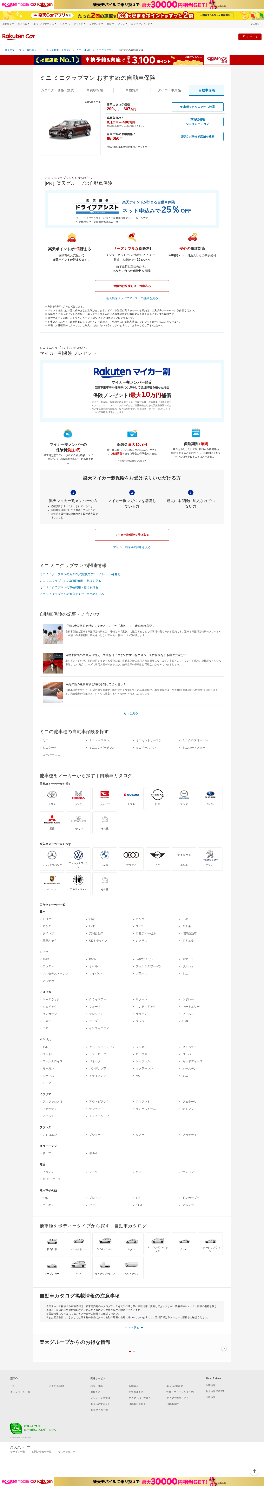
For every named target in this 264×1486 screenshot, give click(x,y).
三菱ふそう (49, 940)
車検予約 (95, 1392)
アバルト (48, 1116)
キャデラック (51, 999)
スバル (140, 926)
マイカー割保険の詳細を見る (132, 547)
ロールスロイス (52, 1061)
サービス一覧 (17, 1451)
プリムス (188, 1013)
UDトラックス (98, 940)
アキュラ (188, 940)
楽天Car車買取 (174, 1386)
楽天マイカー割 (99, 1409)
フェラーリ (189, 1101)
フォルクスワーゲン (149, 966)
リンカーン (49, 1013)
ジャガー (141, 1047)
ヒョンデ (48, 1172)
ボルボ (93, 1153)
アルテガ (48, 980)
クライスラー (97, 999)
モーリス (48, 1075)
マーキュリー (191, 1006)
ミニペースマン (146, 747)
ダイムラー (189, 1047)
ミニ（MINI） (83, 50)
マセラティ (49, 1108)
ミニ (45, 740)
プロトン (95, 1197)
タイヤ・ (169, 90)
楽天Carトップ (13, 50)
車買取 (94, 90)
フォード (95, 1006)
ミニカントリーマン (149, 740)
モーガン (48, 1068)
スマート (188, 959)
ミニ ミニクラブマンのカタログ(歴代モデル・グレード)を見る (80, 574)
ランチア (95, 1108)
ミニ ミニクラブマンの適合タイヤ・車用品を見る (72, 594)
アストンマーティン (102, 1047)
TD (138, 1197)
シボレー (188, 999)
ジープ (93, 1021)
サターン (141, 999)
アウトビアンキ (99, 1101)
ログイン (252, 37)
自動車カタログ (137, 1404)
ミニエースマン (99, 740)
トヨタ (46, 919)
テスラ (46, 1021)
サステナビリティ (68, 1451)
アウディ (48, 966)
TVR (45, 1047)
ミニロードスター (193, 747)
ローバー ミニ (51, 754)
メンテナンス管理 (100, 1398)
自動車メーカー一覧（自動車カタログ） (49, 50)
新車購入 (133, 1386)
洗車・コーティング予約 (180, 1392)
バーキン (48, 1205)
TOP (12, 1386)
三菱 (185, 919)
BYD (45, 1197)
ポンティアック (146, 1006)
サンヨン (188, 1172)
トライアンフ (97, 1075)
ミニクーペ (49, 747)
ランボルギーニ (146, 1108)
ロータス (141, 1054)
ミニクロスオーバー (195, 740)
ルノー (140, 1134)
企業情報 (211, 1385)
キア (138, 1172)
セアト (93, 1205)
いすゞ (93, 926)
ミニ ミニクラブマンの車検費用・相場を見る (69, 587)
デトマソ (188, 1108)
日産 (92, 919)
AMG (45, 959)
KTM (139, 1205)
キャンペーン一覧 (20, 1392)
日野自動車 (189, 933)
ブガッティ (189, 1134)
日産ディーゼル (146, 933)
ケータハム (143, 1061)
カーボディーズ (192, 1061)
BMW (92, 959)
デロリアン (96, 1013)
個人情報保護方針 (215, 1391)
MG (138, 1075)
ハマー (46, 1028)
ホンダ (140, 919)
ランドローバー (99, 1054)
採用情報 (211, 1397)
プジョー (95, 1134)
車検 (132, 90)
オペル (93, 966)
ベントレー (49, 1054)
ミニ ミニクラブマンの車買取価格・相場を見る (70, 580)
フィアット (143, 1101)
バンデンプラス (99, 1068)
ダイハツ (48, 933)
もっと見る (131, 713)
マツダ (46, 926)
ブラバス (141, 973)
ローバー (188, 1054)
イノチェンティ (99, 1116)
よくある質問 (56, 1386)
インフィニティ (99, 1028)
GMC (185, 1021)
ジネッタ (95, 1061)
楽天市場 (254, 23)
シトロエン (49, 1134)
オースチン (189, 1068)
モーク (46, 1082)
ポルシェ (188, 966)
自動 (206, 90)
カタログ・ (57, 90)
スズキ (186, 926)
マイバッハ (96, 973)
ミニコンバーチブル (102, 747)
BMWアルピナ (145, 959)
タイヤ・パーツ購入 (139, 1398)
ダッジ (140, 1021)
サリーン (141, 1013)
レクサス (141, 940)
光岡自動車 (96, 933)
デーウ (93, 1172)
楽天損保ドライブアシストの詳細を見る (132, 298)
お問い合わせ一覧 (42, 1451)
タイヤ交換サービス (177, 1398)
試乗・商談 (97, 1386)
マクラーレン (144, 1068)
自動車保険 (172, 1404)
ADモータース (51, 1179)
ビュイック (49, 1006)
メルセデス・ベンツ (55, 973)
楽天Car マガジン (100, 1404)
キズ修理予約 (135, 1392)
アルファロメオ (52, 1101)
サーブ (46, 1153)
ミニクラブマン (105, 50)
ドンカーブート (192, 1197)
